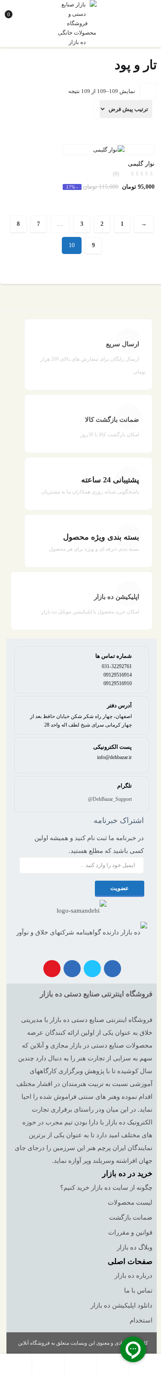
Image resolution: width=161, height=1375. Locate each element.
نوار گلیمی (141, 164)
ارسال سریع (122, 344)
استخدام (141, 1320)
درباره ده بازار (133, 1275)
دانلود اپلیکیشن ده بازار (121, 1305)
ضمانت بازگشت (130, 1217)
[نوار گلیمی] (109, 149)
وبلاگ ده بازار (134, 1247)
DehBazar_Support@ (110, 799)
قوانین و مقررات (130, 1232)
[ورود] (48, 1364)
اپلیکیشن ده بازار (116, 596)
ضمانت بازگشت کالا (112, 419)
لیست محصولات (130, 1202)
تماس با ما (138, 1290)
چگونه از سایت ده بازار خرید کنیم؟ (106, 1187)
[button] (13, 10)
